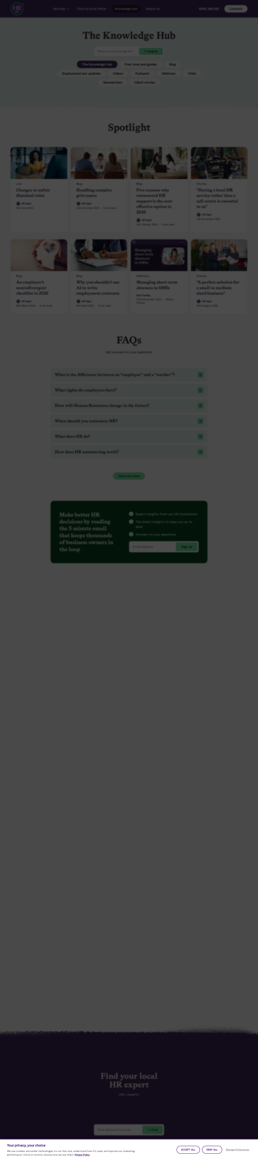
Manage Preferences (237, 1149)
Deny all (212, 1149)
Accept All (188, 1149)
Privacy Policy (82, 1154)
